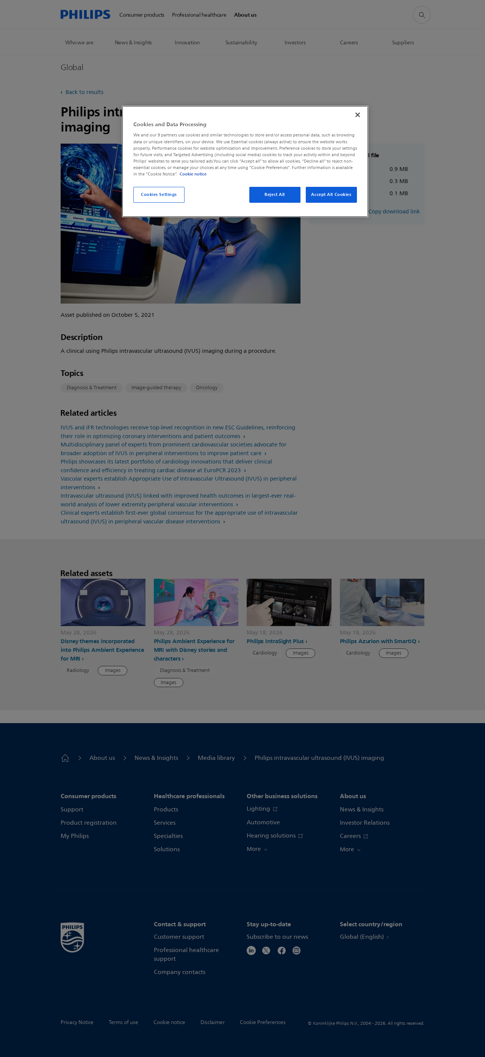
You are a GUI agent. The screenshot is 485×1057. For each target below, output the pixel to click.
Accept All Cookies (331, 194)
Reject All (274, 194)
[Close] (357, 114)
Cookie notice (193, 174)
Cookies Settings (159, 194)
